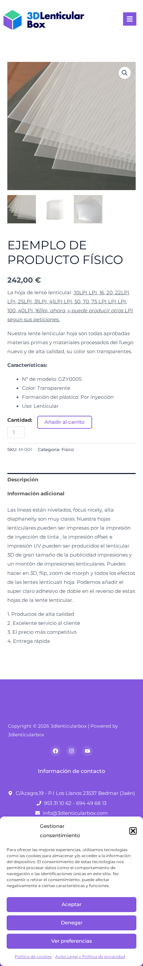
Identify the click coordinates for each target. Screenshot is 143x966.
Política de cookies (33, 956)
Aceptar (71, 904)
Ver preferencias (71, 941)
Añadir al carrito (65, 422)
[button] (133, 831)
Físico (68, 449)
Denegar (71, 922)
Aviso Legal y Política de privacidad (90, 956)
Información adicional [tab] (36, 494)
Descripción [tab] (22, 480)
